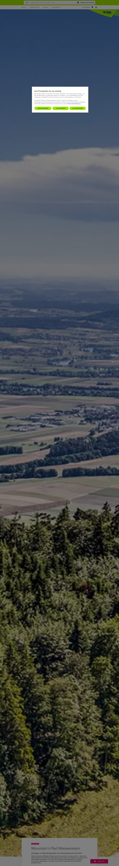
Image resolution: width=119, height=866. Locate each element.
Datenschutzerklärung (74, 103)
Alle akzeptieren (77, 108)
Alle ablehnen (60, 108)
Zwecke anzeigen (43, 108)
